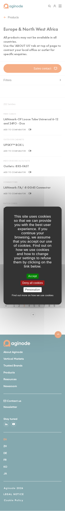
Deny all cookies (32, 282)
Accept (32, 276)
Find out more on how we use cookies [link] (32, 295)
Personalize (32, 289)
